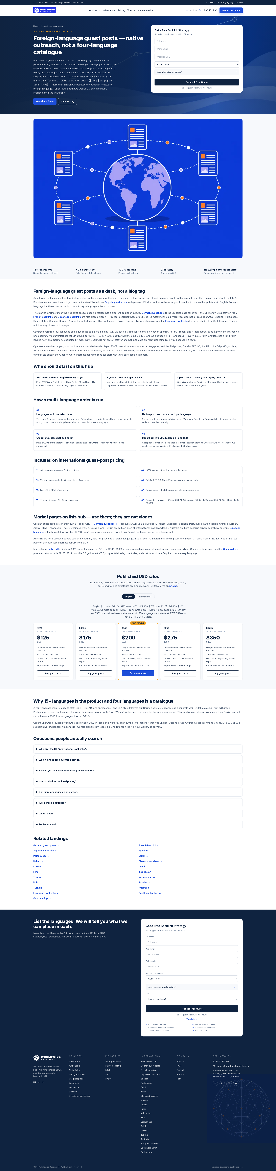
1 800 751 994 (42, 3)
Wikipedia (74, 1083)
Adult (107, 1070)
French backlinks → (150, 845)
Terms (180, 1078)
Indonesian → (146, 871)
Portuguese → (41, 855)
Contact (180, 1070)
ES (196, 10)
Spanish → (145, 850)
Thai (143, 1117)
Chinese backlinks (149, 1096)
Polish (143, 1126)
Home (36, 26)
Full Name (150, 937)
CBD (107, 1074)
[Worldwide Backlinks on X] (229, 1083)
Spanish (144, 1078)
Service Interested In (154, 973)
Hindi (143, 1109)
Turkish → (39, 887)
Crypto (108, 1078)
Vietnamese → (147, 877)
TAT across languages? (52, 802)
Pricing (121, 10)
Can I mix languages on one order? (58, 792)
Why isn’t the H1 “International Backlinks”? (63, 749)
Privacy (180, 1074)
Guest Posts (74, 1061)
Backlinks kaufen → (150, 893)
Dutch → (143, 855)
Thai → (37, 877)
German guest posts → (46, 845)
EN (187, 10)
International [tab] (144, 596)
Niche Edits (74, 1070)
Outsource (74, 1087)
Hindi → (37, 871)
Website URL (151, 961)
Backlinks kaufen (149, 1148)
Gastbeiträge (147, 1152)
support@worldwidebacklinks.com (68, 3)
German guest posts (153, 312)
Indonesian (146, 1113)
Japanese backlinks (69, 316)
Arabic (144, 1104)
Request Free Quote (197, 82)
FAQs (179, 1066)
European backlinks (176, 321)
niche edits (54, 549)
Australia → (145, 887)
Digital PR (73, 1091)
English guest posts (116, 302)
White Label (74, 1066)
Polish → (38, 882)
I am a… (149, 994)
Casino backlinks (113, 1066)
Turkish (144, 1135)
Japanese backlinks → (46, 850)
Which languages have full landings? (59, 759)
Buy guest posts (53, 673)
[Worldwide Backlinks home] (44, 10)
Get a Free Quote (231, 10)
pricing (173, 585)
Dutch (143, 1087)
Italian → (38, 861)
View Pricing (67, 101)
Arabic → (144, 866)
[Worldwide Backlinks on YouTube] (235, 1083)
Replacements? (47, 824)
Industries (107, 10)
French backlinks (43, 316)
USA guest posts (77, 1074)
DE (191, 10)
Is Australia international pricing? (57, 781)
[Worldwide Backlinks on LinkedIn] (222, 1083)
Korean (144, 1100)
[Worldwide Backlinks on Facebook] (215, 1083)
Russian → (144, 882)
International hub (149, 1061)
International (144, 10)
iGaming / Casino (113, 1061)
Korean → (38, 866)
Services (92, 10)
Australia (145, 1139)
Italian (143, 1091)
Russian (144, 1130)
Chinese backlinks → (150, 861)
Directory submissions (79, 1096)
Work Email (150, 949)
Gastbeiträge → (42, 898)
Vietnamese (146, 1122)
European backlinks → (46, 893)
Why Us (131, 10)
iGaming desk (230, 549)
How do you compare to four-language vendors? (66, 770)
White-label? (46, 813)
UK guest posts (76, 1078)
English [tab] (128, 596)
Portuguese (146, 1083)
